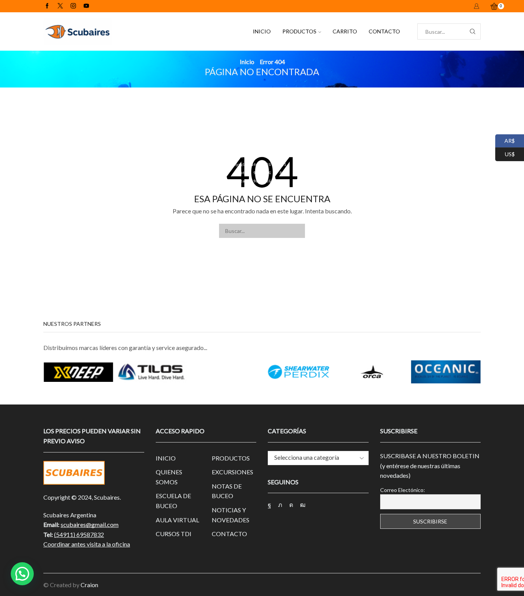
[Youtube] (86, 6)
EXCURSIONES (232, 471)
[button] (22, 573)
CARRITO (345, 31)
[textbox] (312, 457)
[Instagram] (73, 6)
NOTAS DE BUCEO (227, 491)
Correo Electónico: (402, 490)
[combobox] (318, 458)
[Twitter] (60, 6)
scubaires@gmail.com (90, 524)
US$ (505, 153)
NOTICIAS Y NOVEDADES (230, 514)
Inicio (247, 61)
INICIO (262, 31)
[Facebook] (47, 6)
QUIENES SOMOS (169, 476)
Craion (89, 584)
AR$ (505, 140)
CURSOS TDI (173, 533)
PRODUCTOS (299, 31)
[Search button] (472, 31)
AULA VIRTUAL (177, 519)
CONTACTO (384, 31)
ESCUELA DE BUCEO (173, 500)
